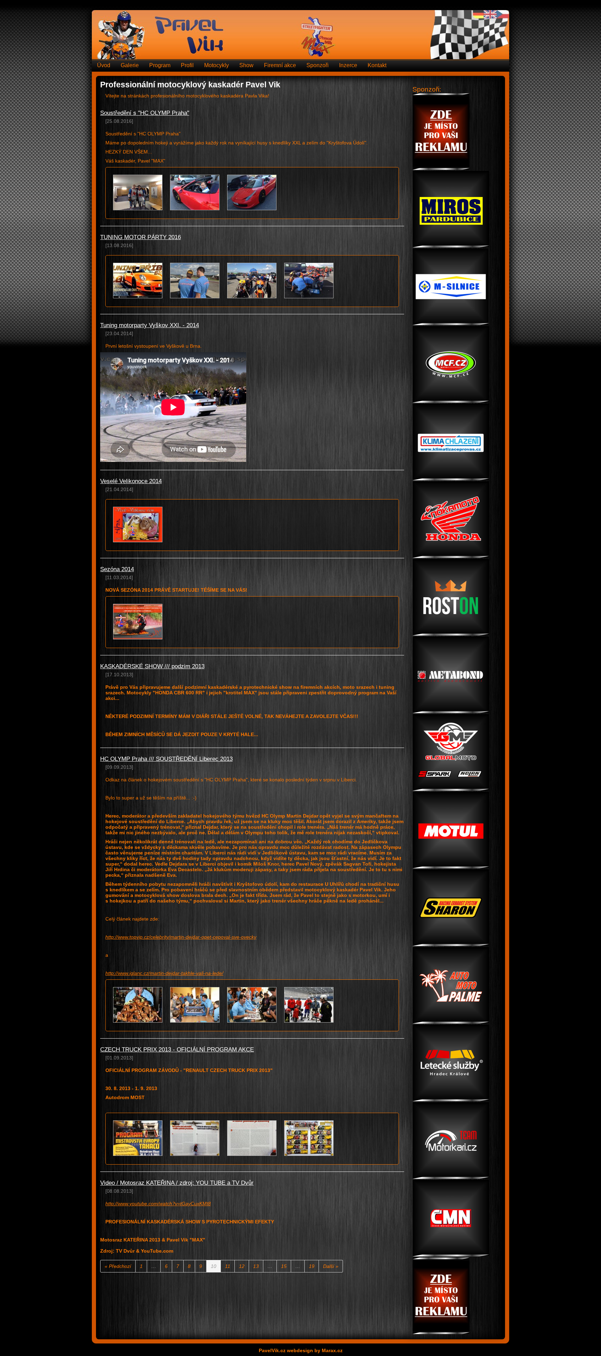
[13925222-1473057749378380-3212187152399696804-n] (194, 281)
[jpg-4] (309, 1138)
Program (159, 65)
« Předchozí (118, 1266)
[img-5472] (252, 1005)
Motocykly (216, 65)
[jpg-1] (137, 1138)
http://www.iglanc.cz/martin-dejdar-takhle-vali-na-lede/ (164, 973)
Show (246, 65)
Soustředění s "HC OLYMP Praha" (144, 113)
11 (227, 1266)
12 (242, 1266)
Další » (330, 1266)
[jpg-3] (252, 1138)
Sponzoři (317, 65)
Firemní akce (280, 65)
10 (213, 1266)
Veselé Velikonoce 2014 (131, 481)
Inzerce (348, 65)
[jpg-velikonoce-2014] (137, 525)
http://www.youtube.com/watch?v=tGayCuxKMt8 (158, 1203)
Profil (187, 65)
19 (311, 1266)
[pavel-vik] (137, 622)
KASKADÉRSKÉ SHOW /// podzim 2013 (152, 666)
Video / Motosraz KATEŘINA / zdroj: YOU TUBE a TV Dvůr (177, 1183)
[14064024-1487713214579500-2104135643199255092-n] (194, 193)
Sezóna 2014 (117, 569)
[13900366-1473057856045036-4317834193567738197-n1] (252, 281)
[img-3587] (309, 1005)
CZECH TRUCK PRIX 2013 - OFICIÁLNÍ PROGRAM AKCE (177, 1049)
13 (256, 1266)
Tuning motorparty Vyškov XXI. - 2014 (149, 325)
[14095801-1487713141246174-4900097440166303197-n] (137, 193)
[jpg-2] (194, 1138)
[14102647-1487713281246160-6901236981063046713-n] (252, 193)
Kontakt (377, 65)
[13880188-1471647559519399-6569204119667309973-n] (137, 281)
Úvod (103, 65)
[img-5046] (137, 1005)
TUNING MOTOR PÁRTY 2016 (140, 237)
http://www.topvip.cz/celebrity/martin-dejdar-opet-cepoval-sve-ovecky (180, 937)
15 (284, 1266)
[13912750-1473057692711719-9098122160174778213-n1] (309, 281)
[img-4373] (194, 1005)
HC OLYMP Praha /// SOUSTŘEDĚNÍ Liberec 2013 (166, 759)
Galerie (130, 65)
